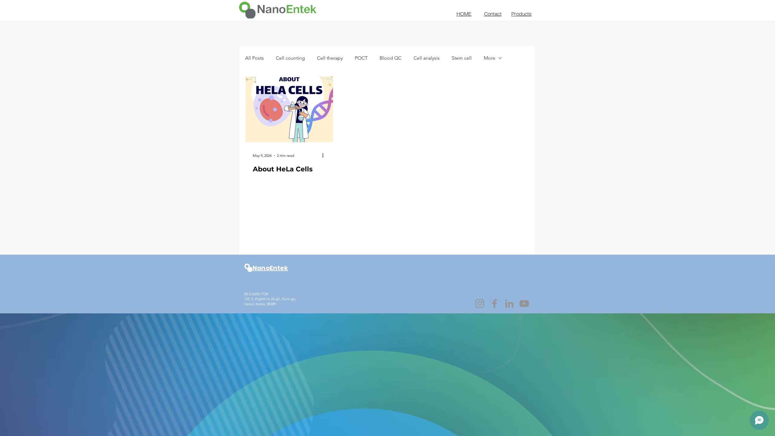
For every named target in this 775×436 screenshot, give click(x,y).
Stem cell (462, 58)
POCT (361, 58)
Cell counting (290, 58)
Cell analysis (427, 58)
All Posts (254, 58)
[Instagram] (480, 303)
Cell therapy (330, 58)
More (489, 58)
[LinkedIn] (509, 303)
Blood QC (390, 58)
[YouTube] (524, 303)
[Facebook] (494, 303)
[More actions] (324, 155)
